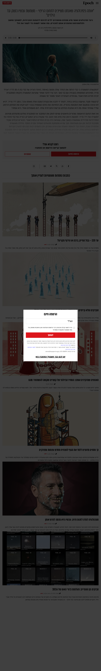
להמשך (50, 335)
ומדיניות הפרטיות (70, 349)
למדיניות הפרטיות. (66, 345)
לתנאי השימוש (31, 347)
